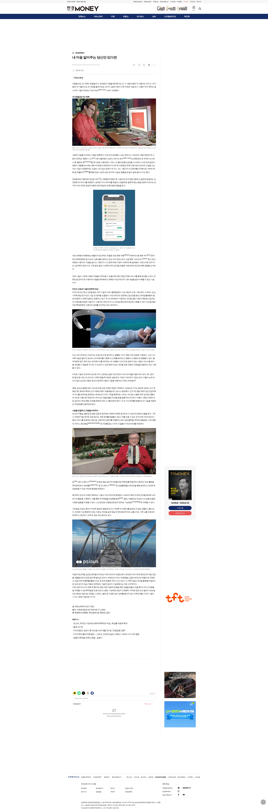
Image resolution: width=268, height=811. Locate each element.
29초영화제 (128, 792)
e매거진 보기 (180, 513)
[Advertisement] (134, 35)
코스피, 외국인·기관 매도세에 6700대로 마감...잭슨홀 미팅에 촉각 (100, 623)
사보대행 (172, 1)
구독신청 (192, 1)
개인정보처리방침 (160, 777)
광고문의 (143, 777)
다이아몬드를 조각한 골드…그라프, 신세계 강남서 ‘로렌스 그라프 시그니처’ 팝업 (106, 634)
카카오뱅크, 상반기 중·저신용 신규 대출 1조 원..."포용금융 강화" (99, 630)
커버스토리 (98, 16)
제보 (185, 1)
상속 (154, 16)
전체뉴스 (82, 16)
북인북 (187, 16)
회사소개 (129, 777)
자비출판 (179, 1)
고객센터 (190, 777)
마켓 (113, 16)
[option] (172, 8)
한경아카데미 (129, 788)
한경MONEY (80, 53)
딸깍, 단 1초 (78, 627)
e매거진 (198, 1)
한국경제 (84, 788)
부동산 (125, 16)
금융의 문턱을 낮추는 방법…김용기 (87, 638)
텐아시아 (84, 792)
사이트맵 (197, 777)
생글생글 (98, 792)
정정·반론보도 (181, 777)
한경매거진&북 (71, 1)
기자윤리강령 (172, 777)
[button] (193, 8)
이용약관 (150, 777)
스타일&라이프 (170, 16)
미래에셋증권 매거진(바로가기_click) (91, 610)
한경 (137, 2)
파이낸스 (140, 16)
